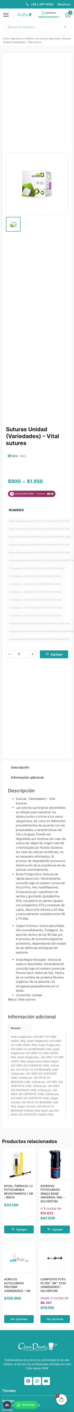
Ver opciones (18, 1319)
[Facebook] (28, 1381)
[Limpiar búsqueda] (58, 27)
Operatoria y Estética (22, 38)
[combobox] (37, 27)
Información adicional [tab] (27, 777)
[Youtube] (46, 1381)
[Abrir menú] (7, 15)
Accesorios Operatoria (48, 38)
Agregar (57, 654)
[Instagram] (37, 1381)
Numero (16, 510)
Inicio (6, 38)
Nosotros (64, 4)
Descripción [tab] (20, 767)
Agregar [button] (21, 1229)
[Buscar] (65, 27)
